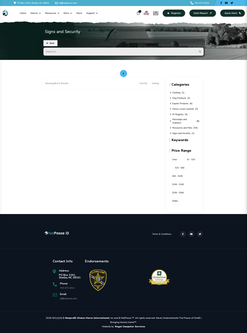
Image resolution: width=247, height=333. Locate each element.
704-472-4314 (201, 3)
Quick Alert (231, 13)
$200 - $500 (178, 192)
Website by (123, 326)
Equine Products (182, 103)
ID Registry (180, 114)
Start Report (201, 13)
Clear (174, 159)
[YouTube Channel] (226, 3)
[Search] (200, 51)
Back (52, 43)
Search (34, 13)
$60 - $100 (177, 176)
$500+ (175, 201)
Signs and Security (183, 133)
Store (79, 13)
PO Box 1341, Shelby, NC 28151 (33, 3)
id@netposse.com (68, 3)
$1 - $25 (191, 159)
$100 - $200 (178, 184)
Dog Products (181, 98)
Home (23, 13)
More (66, 13)
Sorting (155, 83)
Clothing (178, 92)
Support (90, 13)
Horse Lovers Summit (185, 109)
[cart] (138, 13)
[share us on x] (232, 3)
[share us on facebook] (221, 3)
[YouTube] (191, 234)
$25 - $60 (179, 167)
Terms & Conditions (161, 234)
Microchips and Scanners (185, 121)
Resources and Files (185, 127)
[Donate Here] (146, 13)
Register (176, 13)
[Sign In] (155, 13)
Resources (50, 13)
